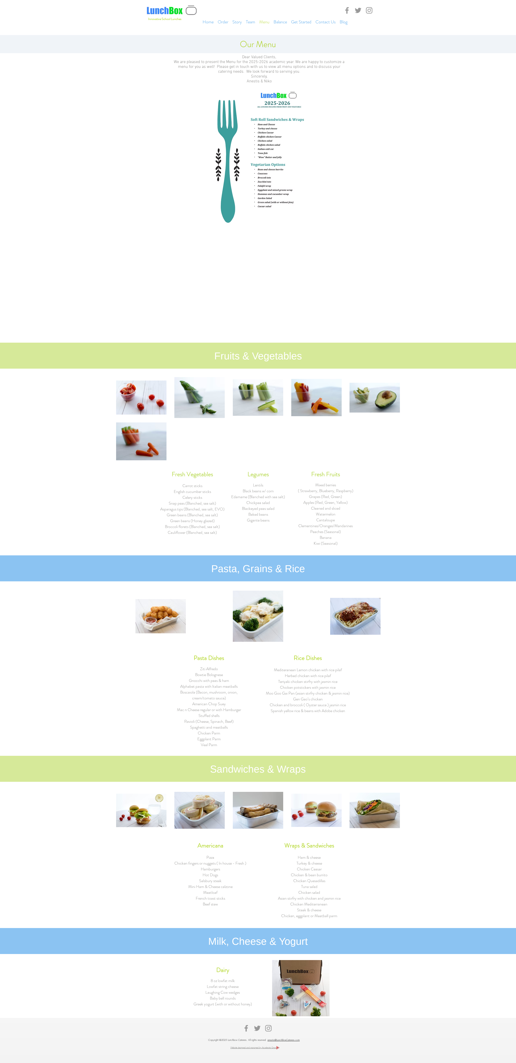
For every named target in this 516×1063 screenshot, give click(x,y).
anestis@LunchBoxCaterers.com (283, 1040)
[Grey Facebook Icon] (347, 10)
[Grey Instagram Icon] (369, 10)
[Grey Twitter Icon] (358, 10)
